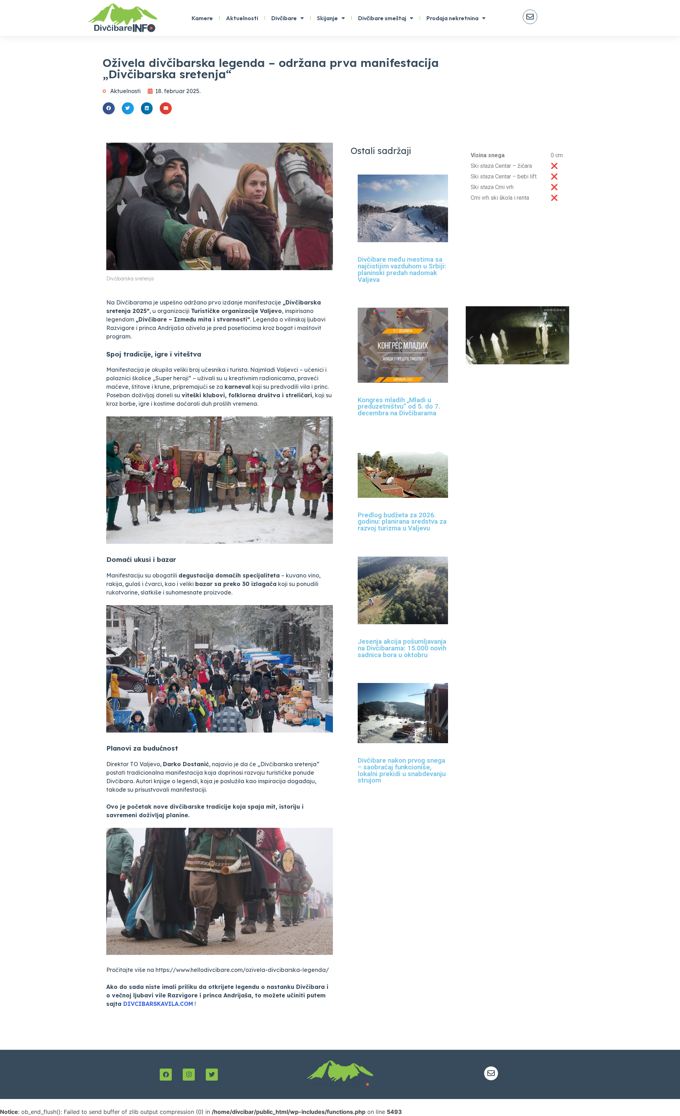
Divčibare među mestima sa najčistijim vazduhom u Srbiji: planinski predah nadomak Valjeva (402, 269)
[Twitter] (212, 1075)
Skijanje (327, 18)
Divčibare (284, 18)
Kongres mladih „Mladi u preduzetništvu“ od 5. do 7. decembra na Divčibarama (399, 406)
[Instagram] (189, 1075)
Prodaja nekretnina (452, 18)
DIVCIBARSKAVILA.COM (158, 1003)
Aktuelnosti (242, 18)
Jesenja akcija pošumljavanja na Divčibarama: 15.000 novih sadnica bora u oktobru (402, 648)
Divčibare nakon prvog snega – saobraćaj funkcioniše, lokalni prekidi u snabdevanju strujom (402, 770)
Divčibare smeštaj (382, 18)
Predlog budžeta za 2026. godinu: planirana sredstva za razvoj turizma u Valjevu (402, 521)
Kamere (202, 18)
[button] (109, 108)
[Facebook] (166, 1075)
